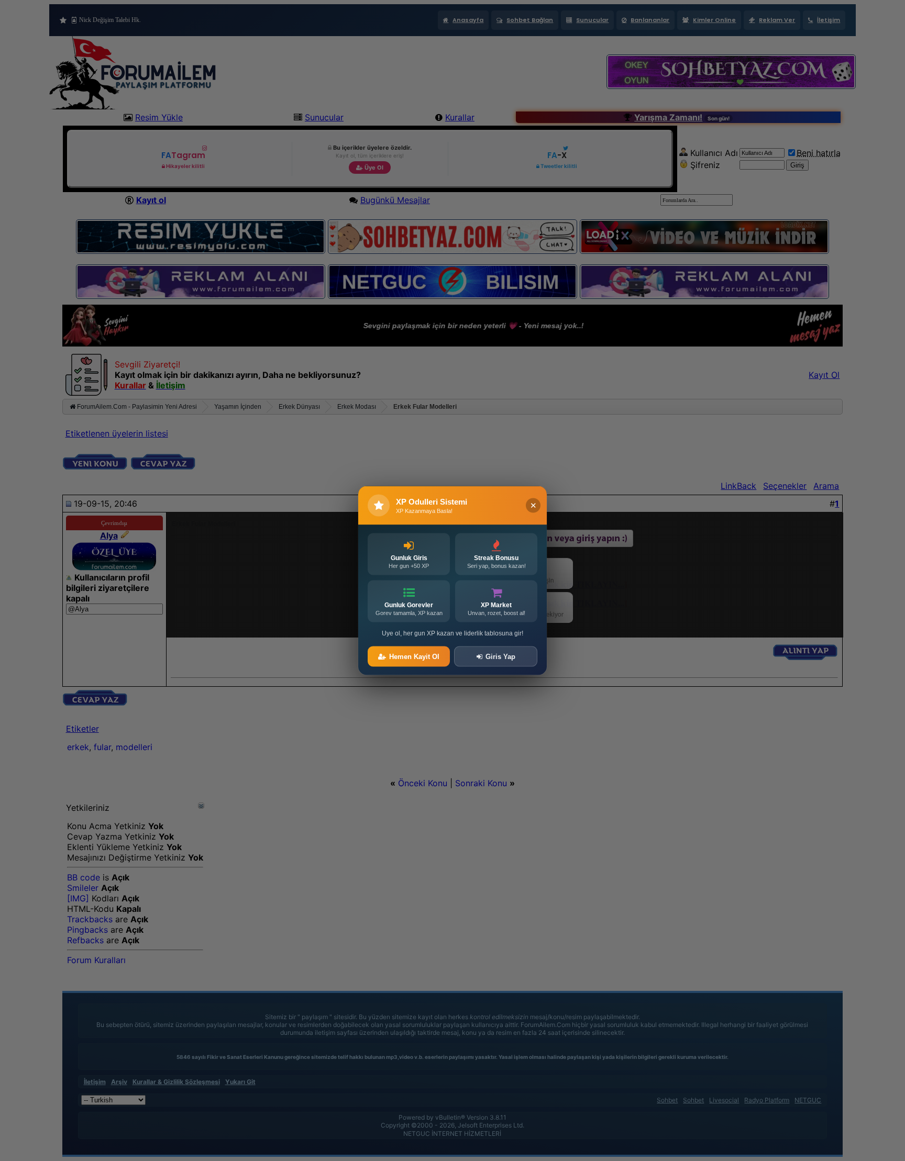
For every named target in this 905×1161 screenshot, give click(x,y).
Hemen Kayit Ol (414, 657)
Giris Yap (500, 657)
